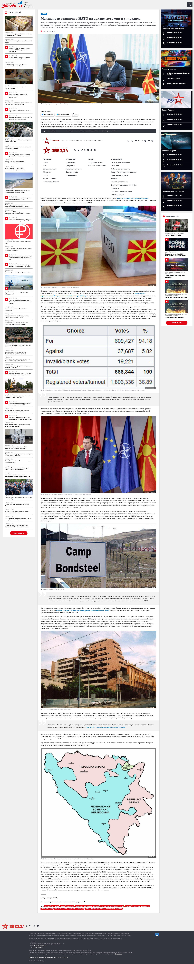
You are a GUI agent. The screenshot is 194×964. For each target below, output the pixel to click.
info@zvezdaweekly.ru (40, 945)
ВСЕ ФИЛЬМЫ (176, 323)
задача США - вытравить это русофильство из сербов (105, 727)
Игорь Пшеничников (49, 31)
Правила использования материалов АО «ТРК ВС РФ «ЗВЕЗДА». (48, 957)
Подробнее (118, 954)
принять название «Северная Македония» (132, 198)
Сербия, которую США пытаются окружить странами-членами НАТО (82, 610)
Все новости (19, 533)
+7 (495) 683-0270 (38, 947)
